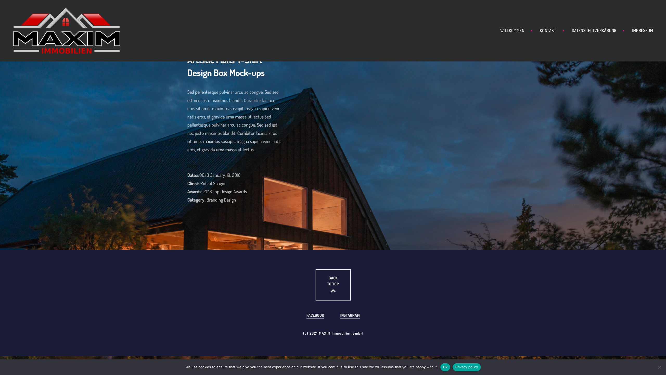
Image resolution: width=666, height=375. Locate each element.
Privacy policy (466, 367)
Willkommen (512, 30)
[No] (659, 367)
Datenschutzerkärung (594, 30)
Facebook (315, 315)
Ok (445, 367)
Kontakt (548, 30)
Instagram (350, 315)
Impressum (642, 30)
